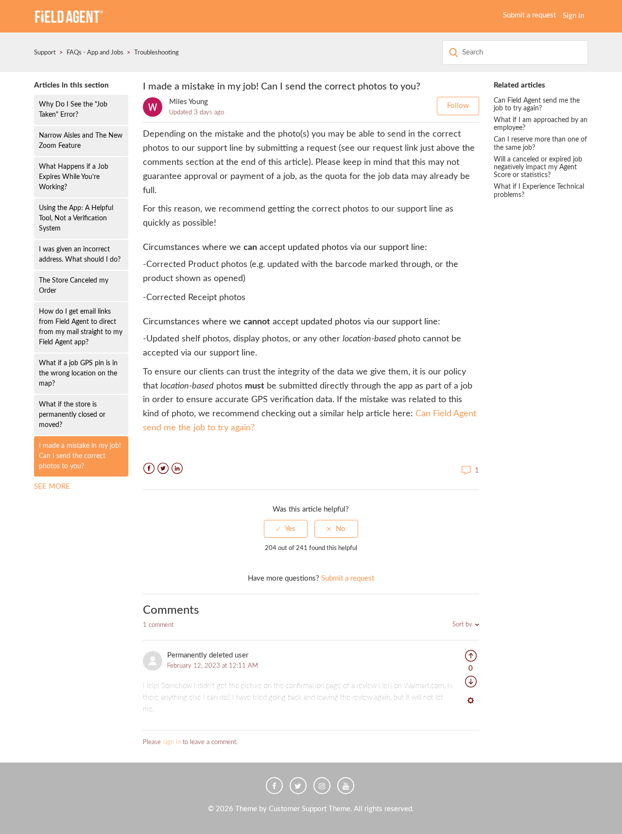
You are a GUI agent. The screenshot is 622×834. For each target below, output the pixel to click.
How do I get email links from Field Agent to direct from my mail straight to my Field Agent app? (80, 327)
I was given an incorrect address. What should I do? (80, 254)
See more (52, 486)
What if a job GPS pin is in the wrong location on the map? (78, 373)
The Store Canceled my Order (73, 285)
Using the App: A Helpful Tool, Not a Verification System (76, 218)
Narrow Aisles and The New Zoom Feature (80, 140)
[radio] (286, 529)
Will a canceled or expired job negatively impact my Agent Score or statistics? (538, 167)
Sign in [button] (573, 15)
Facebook (149, 468)
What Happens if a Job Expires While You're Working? (73, 177)
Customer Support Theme (309, 809)
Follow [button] (458, 105)
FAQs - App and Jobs (95, 53)
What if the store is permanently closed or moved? (72, 414)
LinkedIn (177, 468)
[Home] (68, 15)
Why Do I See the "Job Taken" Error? (73, 109)
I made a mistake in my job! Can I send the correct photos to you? (80, 456)
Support (45, 53)
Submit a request (529, 15)
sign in (172, 742)
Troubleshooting (156, 53)
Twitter (163, 468)
